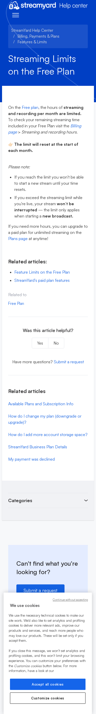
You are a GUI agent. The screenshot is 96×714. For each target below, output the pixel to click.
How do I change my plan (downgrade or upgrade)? (44, 419)
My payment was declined (31, 459)
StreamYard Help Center (32, 30)
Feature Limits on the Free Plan (42, 272)
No (56, 343)
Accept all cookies (48, 684)
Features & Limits (32, 41)
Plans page (18, 238)
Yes (40, 343)
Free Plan (16, 303)
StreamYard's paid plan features (42, 280)
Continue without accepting (70, 600)
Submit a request (69, 361)
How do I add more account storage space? (48, 434)
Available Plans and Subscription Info (40, 403)
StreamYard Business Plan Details (37, 446)
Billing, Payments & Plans (38, 36)
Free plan (29, 107)
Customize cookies (47, 698)
